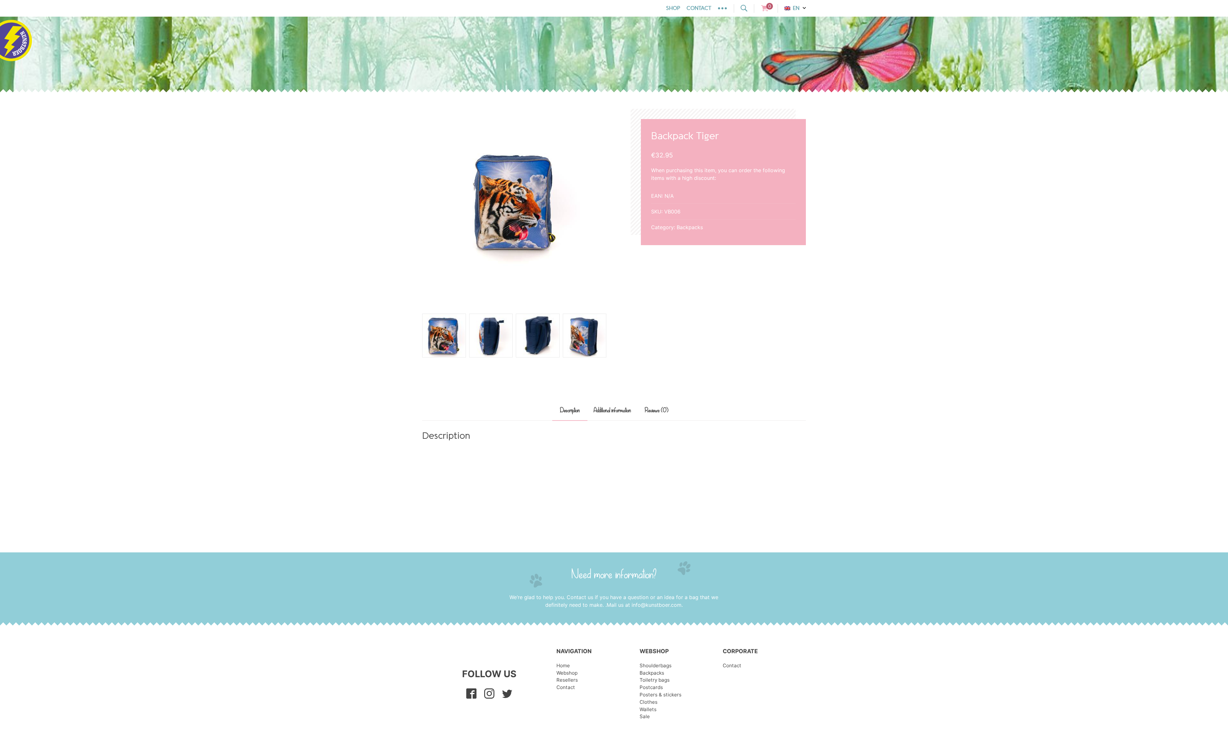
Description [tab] (570, 410)
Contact (699, 8)
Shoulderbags (656, 665)
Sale (645, 716)
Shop (673, 8)
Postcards (651, 687)
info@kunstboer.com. (657, 605)
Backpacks (690, 227)
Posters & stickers (660, 695)
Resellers (567, 680)
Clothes (648, 702)
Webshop (567, 673)
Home (563, 665)
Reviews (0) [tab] (656, 410)
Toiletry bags (655, 680)
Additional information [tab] (612, 410)
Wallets (648, 709)
